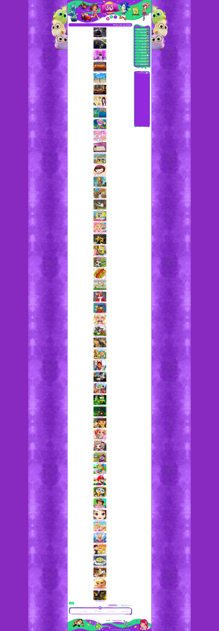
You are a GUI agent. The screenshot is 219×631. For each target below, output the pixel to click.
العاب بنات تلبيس (100, 61)
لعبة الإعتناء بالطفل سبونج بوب (100, 222)
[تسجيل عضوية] (111, 17)
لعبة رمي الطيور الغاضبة (100, 187)
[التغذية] (90, 622)
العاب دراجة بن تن (99, 406)
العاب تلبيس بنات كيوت (100, 452)
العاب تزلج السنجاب (100, 475)
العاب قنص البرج (100, 417)
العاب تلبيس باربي (100, 532)
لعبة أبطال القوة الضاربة (100, 601)
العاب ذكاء (143, 55)
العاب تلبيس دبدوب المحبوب (100, 130)
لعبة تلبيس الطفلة (100, 543)
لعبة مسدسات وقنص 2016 (99, 245)
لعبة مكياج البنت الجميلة (100, 521)
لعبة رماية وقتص (99, 348)
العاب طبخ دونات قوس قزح (99, 440)
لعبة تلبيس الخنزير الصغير (100, 360)
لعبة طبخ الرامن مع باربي (100, 233)
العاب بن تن (100, 118)
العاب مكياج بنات (99, 107)
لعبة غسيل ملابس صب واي (99, 371)
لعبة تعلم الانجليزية (100, 164)
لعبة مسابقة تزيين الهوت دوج (100, 279)
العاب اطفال (143, 52)
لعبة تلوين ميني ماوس (100, 578)
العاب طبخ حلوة (100, 141)
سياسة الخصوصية (117, 620)
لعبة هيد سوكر (100, 291)
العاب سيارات (143, 32)
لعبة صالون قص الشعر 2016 (100, 176)
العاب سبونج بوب (142, 41)
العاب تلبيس (143, 38)
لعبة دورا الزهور (100, 509)
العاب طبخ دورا (100, 429)
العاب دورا (144, 44)
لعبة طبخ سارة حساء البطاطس (99, 566)
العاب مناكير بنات (99, 589)
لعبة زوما (100, 72)
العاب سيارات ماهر (100, 38)
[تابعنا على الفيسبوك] (93, 622)
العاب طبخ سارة (142, 49)
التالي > (71, 603)
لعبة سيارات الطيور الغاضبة (99, 394)
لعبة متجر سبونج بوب (100, 256)
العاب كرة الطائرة (99, 84)
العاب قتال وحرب (142, 61)
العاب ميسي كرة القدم (100, 383)
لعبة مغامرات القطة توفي (100, 302)
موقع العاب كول (127, 24)
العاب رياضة (143, 58)
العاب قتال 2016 (100, 210)
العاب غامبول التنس (100, 463)
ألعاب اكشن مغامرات (141, 29)
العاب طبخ (144, 47)
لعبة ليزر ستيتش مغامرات (100, 314)
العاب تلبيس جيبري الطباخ (100, 199)
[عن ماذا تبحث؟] (115, 17)
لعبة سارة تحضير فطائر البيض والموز (100, 555)
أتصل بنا (108, 620)
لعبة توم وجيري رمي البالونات (100, 337)
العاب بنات (143, 35)
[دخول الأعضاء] (108, 19)
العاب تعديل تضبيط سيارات (100, 95)
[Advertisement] (142, 99)
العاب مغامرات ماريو (100, 486)
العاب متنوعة (143, 64)
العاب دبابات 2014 (100, 49)
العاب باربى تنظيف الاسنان (100, 325)
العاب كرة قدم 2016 (100, 268)
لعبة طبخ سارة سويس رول (99, 153)
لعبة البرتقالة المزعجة (100, 498)
